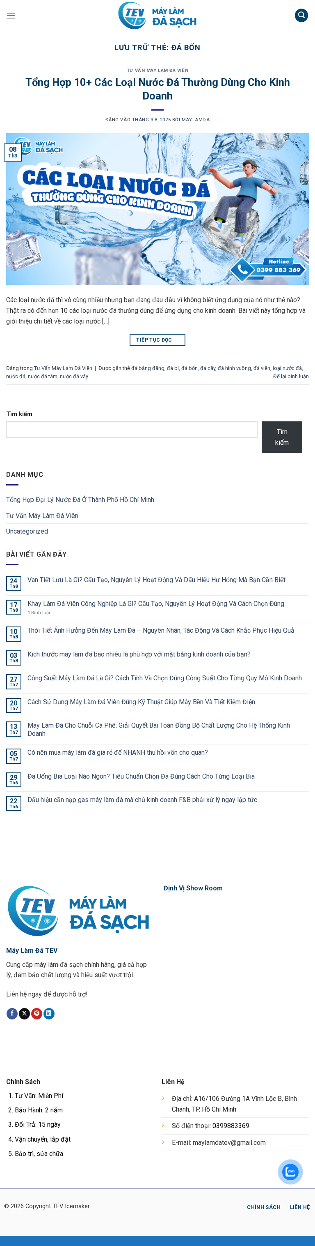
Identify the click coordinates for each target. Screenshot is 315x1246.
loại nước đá (287, 368)
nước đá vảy (74, 376)
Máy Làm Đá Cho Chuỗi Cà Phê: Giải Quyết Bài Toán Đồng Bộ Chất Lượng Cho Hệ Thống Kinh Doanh (158, 729)
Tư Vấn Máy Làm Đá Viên (157, 70)
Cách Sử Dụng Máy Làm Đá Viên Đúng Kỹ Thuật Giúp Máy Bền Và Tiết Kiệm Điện (141, 702)
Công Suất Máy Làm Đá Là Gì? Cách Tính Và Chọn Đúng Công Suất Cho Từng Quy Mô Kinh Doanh (164, 678)
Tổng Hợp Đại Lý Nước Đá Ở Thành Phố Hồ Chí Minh (80, 500)
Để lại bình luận (291, 376)
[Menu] (11, 15)
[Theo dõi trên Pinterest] (36, 1013)
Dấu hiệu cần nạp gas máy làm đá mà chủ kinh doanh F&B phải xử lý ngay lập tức (142, 800)
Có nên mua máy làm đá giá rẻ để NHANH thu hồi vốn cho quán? (117, 752)
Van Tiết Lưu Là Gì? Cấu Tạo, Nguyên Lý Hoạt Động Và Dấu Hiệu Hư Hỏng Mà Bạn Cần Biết (156, 580)
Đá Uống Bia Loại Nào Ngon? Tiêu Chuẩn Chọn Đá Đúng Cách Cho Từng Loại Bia (141, 776)
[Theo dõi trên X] (24, 1013)
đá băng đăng (147, 368)
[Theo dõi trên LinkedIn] (49, 1013)
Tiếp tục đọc (157, 340)
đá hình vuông (234, 368)
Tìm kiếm (19, 414)
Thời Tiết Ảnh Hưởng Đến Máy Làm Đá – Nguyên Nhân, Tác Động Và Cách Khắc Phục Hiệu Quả (160, 630)
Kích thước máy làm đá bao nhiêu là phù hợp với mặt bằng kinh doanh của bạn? (139, 654)
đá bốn (189, 368)
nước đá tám (42, 376)
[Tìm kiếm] (301, 15)
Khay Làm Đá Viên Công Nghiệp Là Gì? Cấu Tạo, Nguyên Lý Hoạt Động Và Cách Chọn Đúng (155, 604)
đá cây (207, 368)
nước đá (15, 376)
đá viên (261, 368)
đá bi (173, 368)
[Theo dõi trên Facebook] (12, 1013)
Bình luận (39, 612)
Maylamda (196, 120)
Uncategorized (27, 531)
